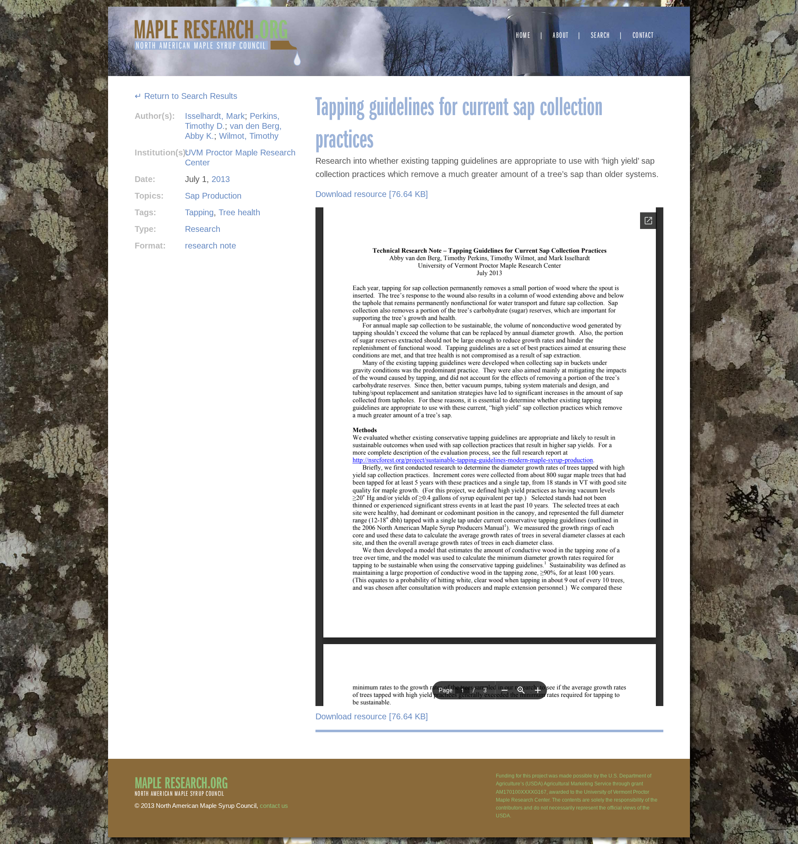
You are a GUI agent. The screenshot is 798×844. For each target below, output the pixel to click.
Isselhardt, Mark (215, 116)
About (561, 35)
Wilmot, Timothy (248, 135)
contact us (274, 805)
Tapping (199, 212)
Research (202, 229)
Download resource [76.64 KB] (371, 194)
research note (210, 245)
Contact (643, 35)
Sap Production (213, 195)
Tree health (239, 212)
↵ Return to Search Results (186, 96)
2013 (221, 179)
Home (523, 35)
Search (600, 35)
